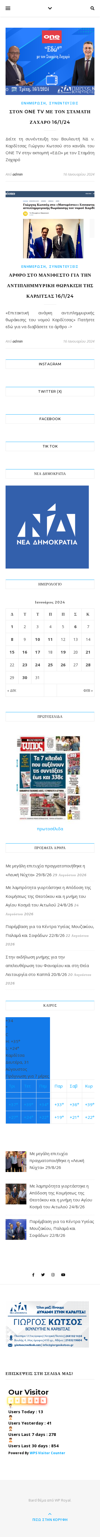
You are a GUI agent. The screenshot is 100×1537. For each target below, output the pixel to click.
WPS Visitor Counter (47, 1453)
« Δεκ (11, 690)
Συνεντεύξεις (63, 103)
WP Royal (63, 1500)
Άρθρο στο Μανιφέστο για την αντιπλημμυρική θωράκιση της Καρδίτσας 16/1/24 (50, 286)
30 (24, 677)
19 (63, 652)
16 (24, 652)
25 (50, 664)
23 (24, 664)
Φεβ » (88, 690)
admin (17, 174)
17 (37, 652)
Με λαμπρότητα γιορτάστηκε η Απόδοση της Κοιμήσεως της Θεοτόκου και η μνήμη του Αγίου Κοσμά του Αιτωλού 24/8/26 (48, 896)
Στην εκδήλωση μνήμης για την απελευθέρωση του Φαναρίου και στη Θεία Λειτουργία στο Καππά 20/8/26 (47, 965)
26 (63, 664)
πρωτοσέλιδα (50, 828)
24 (37, 664)
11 (50, 639)
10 (37, 639)
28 (88, 664)
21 (88, 652)
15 (11, 652)
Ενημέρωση (33, 103)
